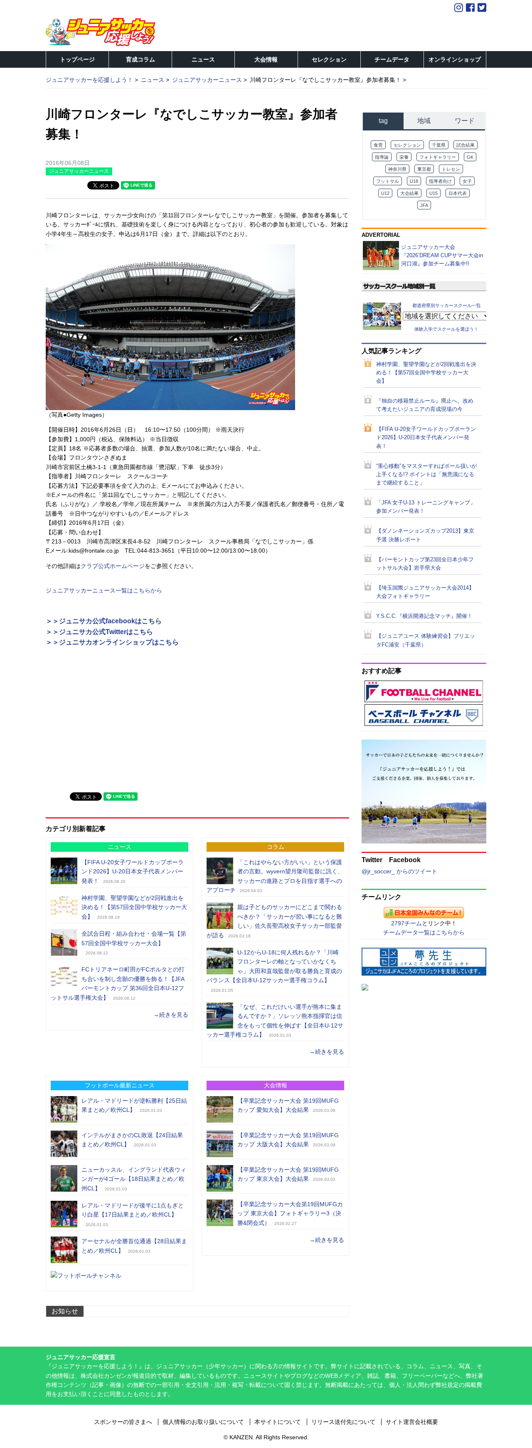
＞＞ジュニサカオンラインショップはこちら (112, 642)
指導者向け (440, 181)
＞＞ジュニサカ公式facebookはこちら (104, 620)
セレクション (329, 59)
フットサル (387, 181)
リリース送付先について (343, 1421)
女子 (467, 181)
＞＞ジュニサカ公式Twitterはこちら (99, 631)
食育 (378, 145)
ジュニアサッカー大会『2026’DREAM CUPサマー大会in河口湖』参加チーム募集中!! (442, 255)
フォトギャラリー (437, 157)
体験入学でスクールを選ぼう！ (446, 329)
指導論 (382, 157)
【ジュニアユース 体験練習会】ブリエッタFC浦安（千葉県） (425, 640)
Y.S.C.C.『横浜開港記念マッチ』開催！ (424, 616)
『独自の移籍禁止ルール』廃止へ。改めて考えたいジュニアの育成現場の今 (424, 405)
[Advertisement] (108, 726)
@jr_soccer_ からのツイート (399, 871)
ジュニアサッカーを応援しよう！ (89, 79)
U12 (385, 193)
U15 (433, 193)
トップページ (77, 59)
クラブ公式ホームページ (113, 566)
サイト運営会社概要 (412, 1421)
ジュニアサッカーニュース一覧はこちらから (104, 590)
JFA (424, 205)
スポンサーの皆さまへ (123, 1421)
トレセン (451, 169)
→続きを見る (170, 1014)
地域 (424, 120)
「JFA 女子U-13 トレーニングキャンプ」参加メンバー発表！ (425, 507)
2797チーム (406, 923)
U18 (414, 181)
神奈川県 (397, 169)
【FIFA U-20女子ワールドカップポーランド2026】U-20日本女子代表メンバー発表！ (132, 871)
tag (383, 120)
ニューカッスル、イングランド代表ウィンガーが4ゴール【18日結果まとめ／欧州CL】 (133, 1179)
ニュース (203, 59)
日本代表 (457, 193)
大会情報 (266, 59)
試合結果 (465, 145)
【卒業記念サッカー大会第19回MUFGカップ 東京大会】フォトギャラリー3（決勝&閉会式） (290, 1213)
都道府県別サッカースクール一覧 (446, 304)
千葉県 (439, 145)
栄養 (404, 157)
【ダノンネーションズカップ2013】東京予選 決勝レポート (425, 535)
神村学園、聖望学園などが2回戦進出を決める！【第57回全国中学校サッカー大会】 (134, 907)
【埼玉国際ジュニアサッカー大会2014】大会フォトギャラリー (425, 592)
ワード (465, 120)
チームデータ (391, 59)
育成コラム (140, 59)
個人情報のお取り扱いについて (203, 1421)
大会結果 (409, 193)
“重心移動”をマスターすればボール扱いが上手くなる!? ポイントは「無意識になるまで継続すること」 (426, 474)
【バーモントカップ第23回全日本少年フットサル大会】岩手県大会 (425, 564)
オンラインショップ (455, 59)
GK (470, 157)
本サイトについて (277, 1421)
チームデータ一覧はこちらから (424, 932)
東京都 (424, 169)
